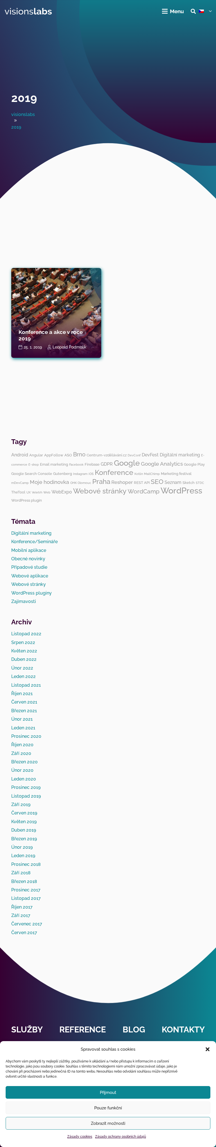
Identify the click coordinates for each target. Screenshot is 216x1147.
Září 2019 (20, 804)
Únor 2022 (22, 668)
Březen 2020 (24, 761)
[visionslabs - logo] (28, 11)
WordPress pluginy (31, 593)
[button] (207, 1049)
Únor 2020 (22, 770)
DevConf (134, 455)
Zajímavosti (23, 601)
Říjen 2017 (22, 907)
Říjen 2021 (22, 693)
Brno (79, 454)
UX (28, 492)
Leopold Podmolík (69, 347)
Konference (114, 472)
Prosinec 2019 (25, 787)
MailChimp (152, 473)
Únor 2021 (22, 719)
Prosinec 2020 (26, 736)
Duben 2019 (23, 830)
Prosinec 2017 (25, 890)
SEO (157, 481)
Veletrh (37, 492)
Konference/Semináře (34, 541)
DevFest (150, 455)
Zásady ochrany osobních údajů (120, 1137)
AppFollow (53, 455)
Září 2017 (20, 915)
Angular (36, 455)
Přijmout (108, 1092)
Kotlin (138, 473)
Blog (134, 1029)
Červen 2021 (24, 702)
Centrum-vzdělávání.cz (107, 455)
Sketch (189, 482)
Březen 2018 (24, 881)
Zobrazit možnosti (108, 1123)
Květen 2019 (24, 821)
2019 (24, 97)
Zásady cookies (79, 1137)
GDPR (107, 464)
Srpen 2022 (23, 642)
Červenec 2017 (26, 924)
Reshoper (122, 482)
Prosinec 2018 (26, 864)
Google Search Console (31, 473)
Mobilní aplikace (28, 550)
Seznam (173, 482)
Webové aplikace (29, 576)
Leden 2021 (23, 727)
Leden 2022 (23, 676)
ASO (68, 455)
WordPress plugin (26, 500)
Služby (27, 1029)
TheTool (18, 492)
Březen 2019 (24, 838)
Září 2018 (21, 872)
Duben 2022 (24, 659)
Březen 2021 (24, 710)
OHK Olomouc (80, 482)
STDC (200, 482)
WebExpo (61, 492)
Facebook (76, 464)
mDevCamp (20, 482)
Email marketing (54, 464)
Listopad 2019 (26, 796)
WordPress (181, 490)
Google (127, 463)
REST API (142, 482)
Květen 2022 (24, 651)
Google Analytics (162, 464)
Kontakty (183, 1029)
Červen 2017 (24, 932)
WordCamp (143, 491)
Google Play (194, 464)
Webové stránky (100, 491)
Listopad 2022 (26, 633)
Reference (82, 1029)
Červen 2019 (24, 813)
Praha (101, 481)
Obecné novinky (28, 558)
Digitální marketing (180, 455)
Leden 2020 (23, 779)
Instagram (80, 473)
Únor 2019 (22, 847)
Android (19, 455)
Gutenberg (62, 473)
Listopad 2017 (26, 898)
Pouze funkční (108, 1107)
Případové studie (29, 567)
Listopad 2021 (26, 685)
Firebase (92, 464)
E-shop (33, 464)
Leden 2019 (23, 855)
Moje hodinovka (49, 482)
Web (46, 492)
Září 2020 (21, 753)
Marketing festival (176, 473)
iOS (91, 473)
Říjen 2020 (22, 744)
